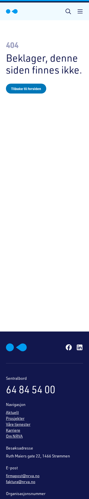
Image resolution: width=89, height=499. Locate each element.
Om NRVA (14, 436)
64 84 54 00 (30, 389)
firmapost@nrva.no (23, 475)
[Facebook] (68, 347)
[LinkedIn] (79, 347)
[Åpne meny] (77, 11)
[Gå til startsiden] (12, 11)
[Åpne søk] (68, 11)
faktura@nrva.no (20, 481)
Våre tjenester (18, 424)
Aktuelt (12, 412)
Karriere (13, 430)
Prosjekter (15, 418)
